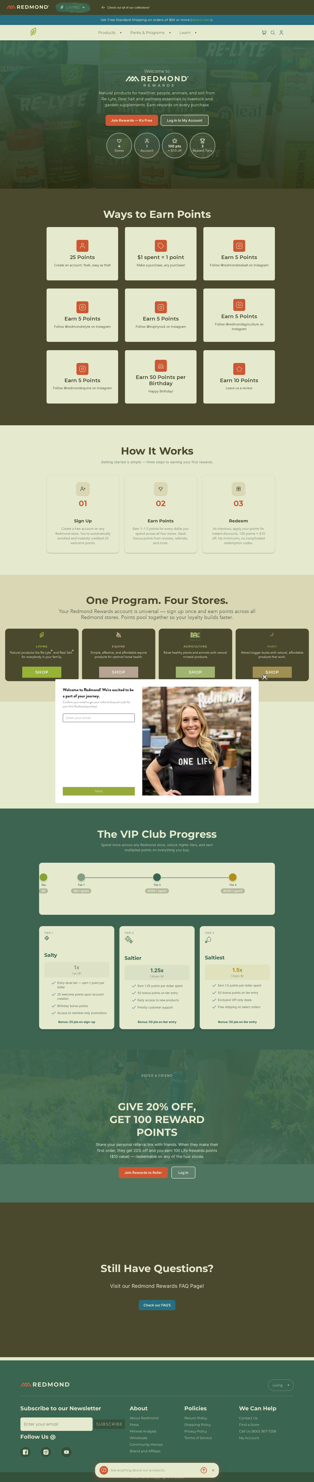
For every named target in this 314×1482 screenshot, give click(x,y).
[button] (264, 677)
